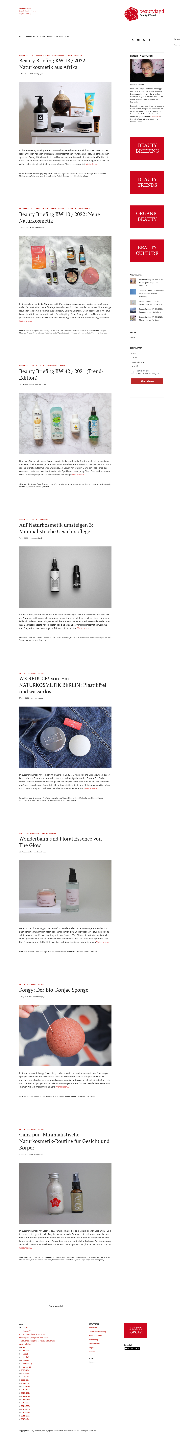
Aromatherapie (26, 209)
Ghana (72, 173)
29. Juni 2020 (24, 698)
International (43, 55)
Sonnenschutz (85, 333)
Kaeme (97, 173)
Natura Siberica (85, 484)
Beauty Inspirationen (27, 11)
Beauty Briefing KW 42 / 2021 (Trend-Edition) (61, 374)
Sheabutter (78, 176)
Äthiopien (28, 173)
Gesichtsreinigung (26, 1096)
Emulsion (31, 637)
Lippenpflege (73, 798)
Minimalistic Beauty (75, 951)
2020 (25, 1386)
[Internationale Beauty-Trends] (147, 194)
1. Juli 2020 (23, 538)
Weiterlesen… (92, 163)
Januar (27, 1367)
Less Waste (63, 798)
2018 (25, 1393)
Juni (26, 1350)
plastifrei (35, 800)
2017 (25, 1396)
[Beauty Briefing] (147, 160)
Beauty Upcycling (40, 173)
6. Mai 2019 (23, 1154)
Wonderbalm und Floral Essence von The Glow (60, 841)
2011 (25, 1415)
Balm (21, 951)
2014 (25, 1406)
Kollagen (103, 330)
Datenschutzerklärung (145, 373)
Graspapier (37, 798)
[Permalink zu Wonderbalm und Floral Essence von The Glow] (65, 920)
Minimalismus (24, 176)
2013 (25, 1409)
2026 (25, 1327)
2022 (25, 1380)
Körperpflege (59, 55)
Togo (86, 176)
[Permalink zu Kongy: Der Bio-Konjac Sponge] (65, 1065)
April (26, 1357)
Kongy (36, 1096)
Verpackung (44, 800)
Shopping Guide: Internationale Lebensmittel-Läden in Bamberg (151, 293)
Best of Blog (93, 1339)
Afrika (21, 173)
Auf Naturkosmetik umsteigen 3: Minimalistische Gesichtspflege (56, 528)
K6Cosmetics (81, 173)
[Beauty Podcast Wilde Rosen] (135, 1338)
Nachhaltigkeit (97, 798)
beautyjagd (38, 73)
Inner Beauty (94, 330)
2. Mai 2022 (23, 73)
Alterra (22, 330)
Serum (86, 951)
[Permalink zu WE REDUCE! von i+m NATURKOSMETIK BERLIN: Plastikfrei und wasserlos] (65, 767)
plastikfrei (81, 1096)
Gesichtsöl (47, 637)
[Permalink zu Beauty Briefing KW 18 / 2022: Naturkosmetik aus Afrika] (65, 142)
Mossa (75, 484)
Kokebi (103, 173)
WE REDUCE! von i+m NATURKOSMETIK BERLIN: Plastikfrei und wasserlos (62, 685)
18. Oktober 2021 (26, 384)
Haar (38, 366)
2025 (25, 1370)
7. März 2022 (24, 227)
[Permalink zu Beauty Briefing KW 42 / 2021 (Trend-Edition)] (65, 453)
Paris (59, 176)
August (27, 1331)
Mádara (57, 484)
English (91, 1348)
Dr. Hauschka (55, 330)
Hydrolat (73, 637)
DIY (20, 833)
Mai (25, 1354)
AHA (21, 484)
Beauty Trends (25, 8)
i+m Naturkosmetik (80, 330)
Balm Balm (23, 1257)
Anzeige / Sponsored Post (31, 673)
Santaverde (23, 640)
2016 (25, 1399)
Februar (27, 1363)
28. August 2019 (25, 852)
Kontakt (177, 39)
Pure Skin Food (58, 1260)
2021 (25, 1383)
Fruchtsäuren (66, 330)
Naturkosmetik (75, 55)
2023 (25, 1376)
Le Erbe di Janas (103, 1257)
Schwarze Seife (67, 176)
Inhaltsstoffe (91, 1257)
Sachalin (39, 486)
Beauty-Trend (36, 484)
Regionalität (30, 486)
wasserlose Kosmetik (37, 640)
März (26, 1360)
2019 (25, 1389)
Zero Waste (71, 800)
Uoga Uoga (85, 1260)
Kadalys (90, 173)
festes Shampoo (25, 798)
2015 (25, 1402)
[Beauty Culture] (147, 262)
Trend (63, 366)
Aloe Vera (23, 637)
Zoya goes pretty (97, 1260)
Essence (31, 951)
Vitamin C (95, 333)
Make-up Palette (25, 333)
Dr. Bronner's (47, 1257)
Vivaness (103, 333)
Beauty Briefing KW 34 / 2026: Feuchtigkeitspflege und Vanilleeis (151, 282)
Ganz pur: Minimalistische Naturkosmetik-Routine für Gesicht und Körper (64, 1141)
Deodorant (33, 1257)
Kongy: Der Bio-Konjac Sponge (53, 989)
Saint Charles (70, 1260)
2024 (25, 1373)
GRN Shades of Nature (60, 637)
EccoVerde (57, 1257)
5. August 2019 (25, 996)
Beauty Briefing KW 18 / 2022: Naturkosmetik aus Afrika (53, 63)
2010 (25, 1419)
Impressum (93, 1327)
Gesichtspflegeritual (61, 173)
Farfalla (39, 637)
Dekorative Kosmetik (46, 209)
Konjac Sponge (46, 1096)
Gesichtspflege (26, 55)
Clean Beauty (43, 330)
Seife (78, 1260)
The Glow (93, 951)
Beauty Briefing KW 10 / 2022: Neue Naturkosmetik (59, 217)
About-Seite (155, 116)
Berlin (50, 173)
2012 (25, 1412)
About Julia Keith (95, 1335)
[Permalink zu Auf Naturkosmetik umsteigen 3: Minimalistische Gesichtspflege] (65, 607)
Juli (25, 1347)
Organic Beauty (25, 13)
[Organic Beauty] (147, 228)
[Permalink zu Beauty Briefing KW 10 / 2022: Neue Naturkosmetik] (65, 296)
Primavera (74, 333)
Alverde (27, 484)
